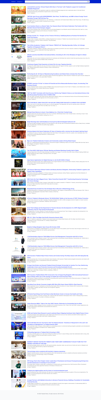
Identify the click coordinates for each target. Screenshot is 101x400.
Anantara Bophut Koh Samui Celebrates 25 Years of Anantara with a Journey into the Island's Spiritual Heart (57, 131)
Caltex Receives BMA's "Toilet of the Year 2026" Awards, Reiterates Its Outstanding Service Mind (54, 303)
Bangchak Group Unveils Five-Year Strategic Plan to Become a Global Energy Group (50, 188)
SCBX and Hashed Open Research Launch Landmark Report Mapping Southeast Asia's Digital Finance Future (57, 313)
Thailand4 (13, 1)
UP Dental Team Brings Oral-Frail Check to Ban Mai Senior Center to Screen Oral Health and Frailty (54, 294)
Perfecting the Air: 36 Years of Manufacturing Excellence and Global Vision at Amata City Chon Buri (55, 74)
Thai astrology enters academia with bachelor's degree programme (46, 351)
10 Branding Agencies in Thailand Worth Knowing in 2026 (43, 332)
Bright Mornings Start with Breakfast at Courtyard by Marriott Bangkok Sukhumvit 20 (51, 121)
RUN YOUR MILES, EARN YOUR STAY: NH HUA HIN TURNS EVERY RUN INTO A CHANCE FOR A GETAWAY (56, 102)
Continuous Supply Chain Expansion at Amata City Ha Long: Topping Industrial (49, 64)
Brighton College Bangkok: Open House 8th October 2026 (43, 227)
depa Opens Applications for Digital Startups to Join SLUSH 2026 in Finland (48, 160)
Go (88, 1)
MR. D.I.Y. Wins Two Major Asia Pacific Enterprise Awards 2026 (45, 217)
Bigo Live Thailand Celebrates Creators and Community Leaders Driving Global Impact (51, 141)
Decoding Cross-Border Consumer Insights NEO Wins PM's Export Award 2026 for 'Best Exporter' (54, 284)
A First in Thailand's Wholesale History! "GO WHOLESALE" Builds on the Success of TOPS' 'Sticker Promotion (57, 198)
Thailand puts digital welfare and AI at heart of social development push (47, 370)
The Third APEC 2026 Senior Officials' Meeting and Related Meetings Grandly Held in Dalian (53, 150)
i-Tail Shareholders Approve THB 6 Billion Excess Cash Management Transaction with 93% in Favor (55, 236)
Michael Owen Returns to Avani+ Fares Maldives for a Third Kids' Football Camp (49, 112)
